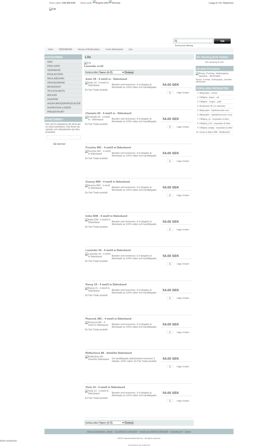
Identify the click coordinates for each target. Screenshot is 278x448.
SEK (69, 3)
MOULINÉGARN (55, 78)
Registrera (228, 3)
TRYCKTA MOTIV (56, 91)
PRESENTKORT (55, 111)
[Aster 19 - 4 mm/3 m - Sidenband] (98, 84)
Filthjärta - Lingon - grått (210, 101)
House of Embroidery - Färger (100, 431)
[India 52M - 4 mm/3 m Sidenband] (98, 221)
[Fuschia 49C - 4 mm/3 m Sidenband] (98, 152)
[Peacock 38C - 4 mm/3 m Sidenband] (98, 323)
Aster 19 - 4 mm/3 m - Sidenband (106, 78)
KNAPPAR (52, 99)
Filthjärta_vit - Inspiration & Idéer (214, 119)
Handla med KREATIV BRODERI (154, 431)
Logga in (213, 3)
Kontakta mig (176, 431)
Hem (50, 49)
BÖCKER (52, 95)
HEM (49, 62)
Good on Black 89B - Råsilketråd (215, 132)
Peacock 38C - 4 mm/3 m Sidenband (108, 318)
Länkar (188, 431)
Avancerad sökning (184, 45)
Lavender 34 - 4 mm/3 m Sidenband (108, 250)
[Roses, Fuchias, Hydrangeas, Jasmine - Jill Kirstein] (215, 76)
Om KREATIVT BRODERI (126, 431)
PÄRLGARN (53, 66)
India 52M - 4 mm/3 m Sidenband (106, 215)
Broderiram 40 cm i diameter (212, 106)
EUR (73, 3)
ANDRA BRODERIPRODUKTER (64, 103)
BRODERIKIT (54, 87)
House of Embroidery (89, 49)
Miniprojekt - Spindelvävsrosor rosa (216, 115)
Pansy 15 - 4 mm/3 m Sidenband (106, 284)
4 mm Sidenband (114, 49)
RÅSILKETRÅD (55, 74)
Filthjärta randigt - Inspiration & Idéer (216, 128)
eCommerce (133, 445)
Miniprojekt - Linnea (208, 93)
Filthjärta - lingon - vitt (209, 97)
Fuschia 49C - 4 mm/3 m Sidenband (108, 147)
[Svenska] (114, 3)
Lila (130, 49)
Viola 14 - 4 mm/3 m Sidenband (105, 387)
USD (64, 3)
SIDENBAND (65, 49)
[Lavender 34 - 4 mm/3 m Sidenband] (98, 255)
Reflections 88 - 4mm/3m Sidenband (108, 352)
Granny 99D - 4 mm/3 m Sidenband (107, 181)
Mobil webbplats (8, 440)
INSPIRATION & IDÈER (59, 107)
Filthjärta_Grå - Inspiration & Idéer (215, 123)
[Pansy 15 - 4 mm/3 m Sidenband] (98, 289)
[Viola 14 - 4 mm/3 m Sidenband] (98, 392)
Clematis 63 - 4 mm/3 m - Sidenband (108, 113)
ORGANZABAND (56, 82)
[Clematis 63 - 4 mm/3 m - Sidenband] (98, 118)
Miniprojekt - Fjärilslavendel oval (214, 110)
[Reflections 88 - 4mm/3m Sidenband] (98, 358)
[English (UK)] (101, 3)
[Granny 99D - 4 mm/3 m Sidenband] (98, 186)
